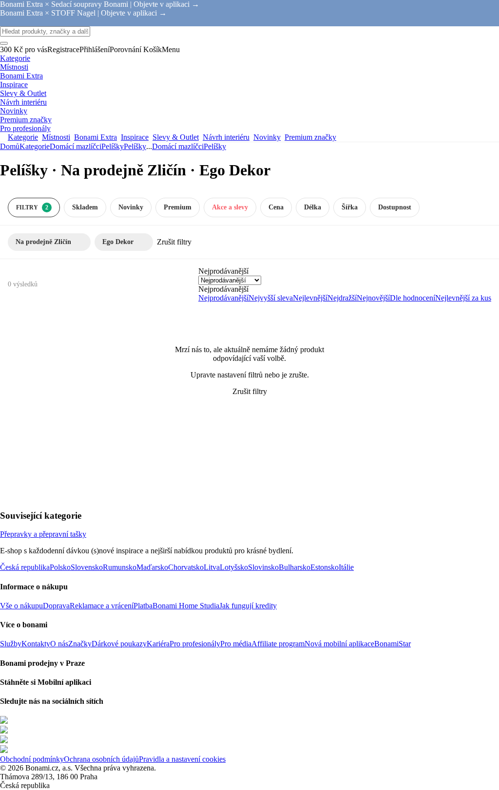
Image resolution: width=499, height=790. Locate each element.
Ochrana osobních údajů (101, 759)
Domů (9, 146)
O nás (59, 644)
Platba (143, 606)
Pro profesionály (195, 644)
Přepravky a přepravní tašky (43, 534)
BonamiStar (392, 644)
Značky (80, 644)
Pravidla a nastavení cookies (182, 759)
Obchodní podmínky (32, 759)
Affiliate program (278, 644)
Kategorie (34, 146)
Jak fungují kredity (248, 606)
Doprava (56, 606)
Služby (10, 644)
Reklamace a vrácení (102, 606)
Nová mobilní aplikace (339, 644)
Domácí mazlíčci (75, 146)
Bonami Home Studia (186, 606)
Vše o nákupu (21, 606)
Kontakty (35, 644)
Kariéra (158, 644)
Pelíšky (135, 146)
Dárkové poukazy (119, 644)
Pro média (235, 644)
